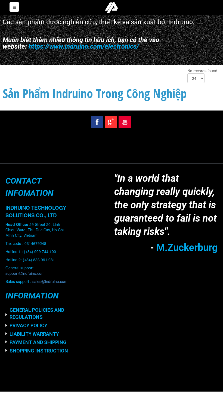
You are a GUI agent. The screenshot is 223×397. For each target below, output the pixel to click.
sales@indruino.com (49, 281)
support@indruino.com (25, 273)
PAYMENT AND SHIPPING (38, 342)
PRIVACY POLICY (28, 325)
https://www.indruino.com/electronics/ (84, 46)
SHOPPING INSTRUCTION (39, 351)
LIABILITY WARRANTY (34, 334)
